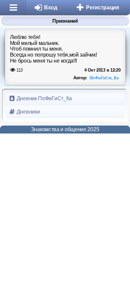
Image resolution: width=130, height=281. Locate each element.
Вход (50, 7)
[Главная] (13, 7)
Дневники (27, 112)
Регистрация (102, 7)
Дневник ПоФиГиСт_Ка (43, 98)
